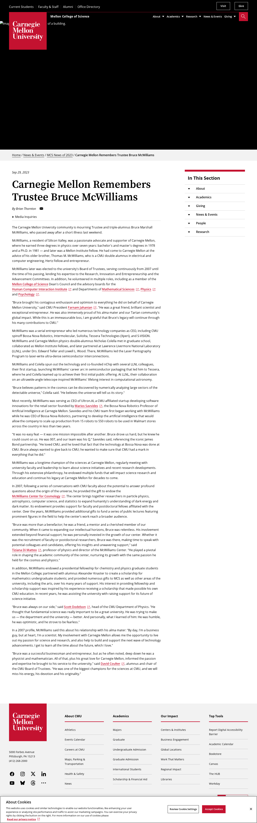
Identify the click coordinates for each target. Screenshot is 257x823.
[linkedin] (43, 774)
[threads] (33, 783)
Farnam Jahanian (80, 307)
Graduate (119, 739)
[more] (43, 783)
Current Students (21, 6)
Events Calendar (75, 739)
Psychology (26, 294)
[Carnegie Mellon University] (28, 31)
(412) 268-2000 (18, 761)
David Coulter (110, 664)
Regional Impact (171, 769)
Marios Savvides (86, 406)
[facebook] (12, 774)
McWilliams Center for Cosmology (36, 496)
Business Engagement (175, 739)
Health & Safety (74, 774)
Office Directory (89, 6)
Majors (117, 730)
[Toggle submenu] (189, 189)
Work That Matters (172, 759)
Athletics (70, 730)
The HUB (214, 774)
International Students (127, 769)
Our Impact (169, 716)
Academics (203, 197)
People (201, 223)
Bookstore (215, 754)
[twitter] (33, 774)
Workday (214, 783)
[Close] (251, 809)
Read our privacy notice (21, 819)
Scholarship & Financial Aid (130, 779)
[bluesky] (22, 783)
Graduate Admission (126, 759)
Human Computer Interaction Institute (39, 289)
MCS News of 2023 (60, 155)
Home (16, 155)
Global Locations (171, 749)
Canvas (213, 764)
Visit (223, 6)
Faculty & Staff (48, 6)
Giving (200, 206)
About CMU (73, 716)
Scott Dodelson (75, 607)
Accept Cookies (214, 809)
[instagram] (22, 774)
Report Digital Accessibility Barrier (226, 732)
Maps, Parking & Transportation (75, 762)
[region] (128, 809)
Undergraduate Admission (129, 749)
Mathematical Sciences (118, 289)
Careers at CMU (74, 749)
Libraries (166, 779)
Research (202, 232)
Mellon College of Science (69, 16)
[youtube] (12, 783)
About (200, 188)
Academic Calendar (221, 744)
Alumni (68, 6)
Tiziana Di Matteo (24, 550)
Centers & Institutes (173, 730)
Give (241, 6)
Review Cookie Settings (183, 809)
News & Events (33, 155)
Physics (146, 289)
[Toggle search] (243, 16)
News (68, 783)
